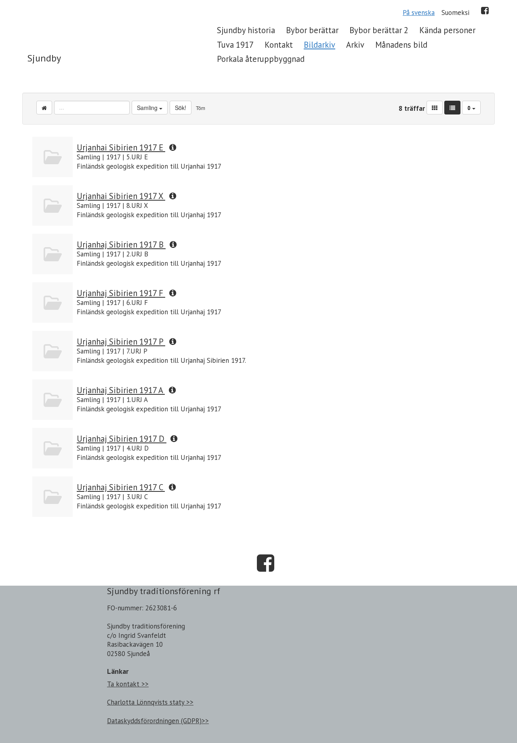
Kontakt (279, 44)
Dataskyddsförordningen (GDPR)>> (158, 720)
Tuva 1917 (235, 44)
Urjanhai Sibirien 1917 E (121, 147)
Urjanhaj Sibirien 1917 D (121, 438)
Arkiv (355, 44)
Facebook (485, 10)
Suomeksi (455, 12)
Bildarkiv (319, 44)
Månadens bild (401, 44)
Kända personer (447, 30)
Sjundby (44, 58)
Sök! (180, 108)
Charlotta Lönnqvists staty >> (150, 702)
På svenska (419, 12)
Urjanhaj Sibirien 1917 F (121, 293)
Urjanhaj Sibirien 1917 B (121, 244)
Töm (200, 107)
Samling (148, 108)
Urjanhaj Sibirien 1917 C (121, 487)
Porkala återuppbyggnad (261, 58)
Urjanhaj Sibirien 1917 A (121, 390)
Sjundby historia (246, 30)
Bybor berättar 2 (378, 30)
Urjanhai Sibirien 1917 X (121, 196)
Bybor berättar (312, 30)
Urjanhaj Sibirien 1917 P (121, 341)
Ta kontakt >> (128, 683)
